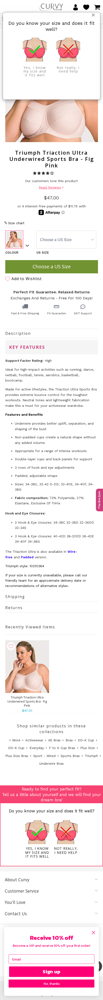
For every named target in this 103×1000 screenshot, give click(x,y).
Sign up (51, 971)
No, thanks (51, 983)
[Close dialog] (93, 932)
